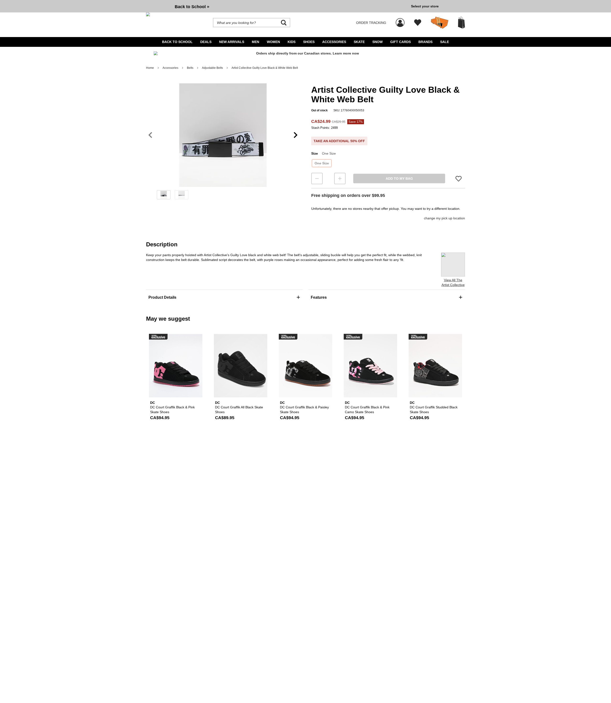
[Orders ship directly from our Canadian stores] (305, 55)
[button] (223, 135)
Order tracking (371, 23)
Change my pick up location (444, 218)
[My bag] (461, 22)
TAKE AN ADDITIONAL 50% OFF (339, 141)
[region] (223, 143)
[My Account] (400, 20)
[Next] (295, 135)
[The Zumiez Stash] (439, 23)
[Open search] (284, 23)
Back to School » (192, 6)
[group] (276, 6)
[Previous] (150, 135)
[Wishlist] (417, 22)
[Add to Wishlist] (458, 178)
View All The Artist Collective (453, 282)
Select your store (425, 6)
